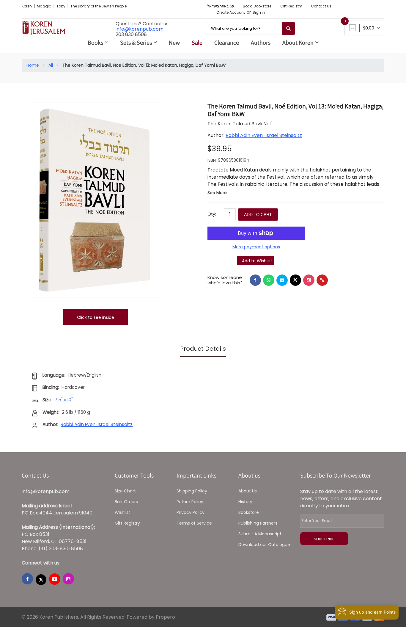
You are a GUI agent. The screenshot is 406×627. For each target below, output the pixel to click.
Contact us (321, 6)
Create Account (230, 12)
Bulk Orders (126, 502)
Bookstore (248, 512)
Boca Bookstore (257, 6)
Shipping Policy (192, 491)
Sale (197, 42)
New (174, 42)
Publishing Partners (257, 523)
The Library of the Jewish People (99, 6)
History (245, 502)
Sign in (259, 12)
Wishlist (122, 512)
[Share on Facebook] (255, 280)
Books (95, 42)
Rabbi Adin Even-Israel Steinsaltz (264, 135)
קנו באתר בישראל (220, 6)
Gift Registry (291, 6)
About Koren (298, 42)
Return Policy (190, 502)
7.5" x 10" (64, 400)
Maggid (44, 6)
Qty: (211, 214)
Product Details (203, 348)
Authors (260, 42)
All (50, 65)
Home (32, 65)
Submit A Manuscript (259, 534)
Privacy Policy (190, 512)
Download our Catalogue (264, 545)
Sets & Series (136, 42)
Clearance (226, 42)
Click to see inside (95, 317)
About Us (247, 491)
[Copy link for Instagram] (308, 280)
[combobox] (250, 28)
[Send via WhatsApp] (268, 280)
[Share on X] (295, 280)
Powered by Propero (151, 617)
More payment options (256, 247)
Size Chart (125, 491)
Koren (27, 6)
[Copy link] (322, 280)
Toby (61, 6)
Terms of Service (194, 523)
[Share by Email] (282, 280)
